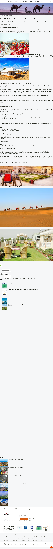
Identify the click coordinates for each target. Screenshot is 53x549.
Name (1, 269)
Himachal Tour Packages (35, 536)
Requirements (2, 277)
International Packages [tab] (12, 534)
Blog (29, 521)
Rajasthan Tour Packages (7, 536)
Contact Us (37, 514)
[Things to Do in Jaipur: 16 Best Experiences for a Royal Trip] (26, 185)
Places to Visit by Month (38, 517)
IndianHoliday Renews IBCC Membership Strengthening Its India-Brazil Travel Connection (21, 282)
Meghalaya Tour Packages (35, 540)
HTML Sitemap (45, 515)
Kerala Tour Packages (15, 536)
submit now (1, 279)
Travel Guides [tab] (20, 534)
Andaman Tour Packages (25, 540)
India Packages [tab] (6, 534)
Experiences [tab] (25, 534)
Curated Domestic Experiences (29, 1)
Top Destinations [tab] (30, 534)
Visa (36, 515)
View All (42, 540)
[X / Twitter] (11, 520)
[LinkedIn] (12, 520)
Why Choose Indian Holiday (31, 518)
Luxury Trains (22, 1)
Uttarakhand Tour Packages (44, 536)
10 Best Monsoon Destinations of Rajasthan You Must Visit (16, 459)
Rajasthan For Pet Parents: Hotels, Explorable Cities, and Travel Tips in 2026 (13, 261)
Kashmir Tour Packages (25, 536)
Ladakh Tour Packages (6, 540)
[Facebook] (9, 520)
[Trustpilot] (4, 520)
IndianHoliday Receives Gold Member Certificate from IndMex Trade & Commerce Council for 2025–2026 (24, 289)
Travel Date (2, 272)
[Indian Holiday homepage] (7, 513)
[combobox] (43, 1)
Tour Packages (37, 1)
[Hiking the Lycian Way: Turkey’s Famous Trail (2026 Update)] (4, 309)
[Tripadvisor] (6, 520)
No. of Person (2, 274)
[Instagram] (7, 520)
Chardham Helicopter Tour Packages (35, 538)
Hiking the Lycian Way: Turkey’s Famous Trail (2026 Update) (17, 304)
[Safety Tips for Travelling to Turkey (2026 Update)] (4, 303)
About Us (30, 514)
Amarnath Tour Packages (16, 538)
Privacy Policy (7, 278)
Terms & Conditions (45, 514)
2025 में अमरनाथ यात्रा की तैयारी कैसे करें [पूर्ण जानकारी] (14, 475)
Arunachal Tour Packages (7, 538)
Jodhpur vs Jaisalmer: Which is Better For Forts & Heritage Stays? (11, 227)
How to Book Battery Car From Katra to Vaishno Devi (15, 467)
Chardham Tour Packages (25, 538)
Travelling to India (10, 1)
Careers (30, 520)
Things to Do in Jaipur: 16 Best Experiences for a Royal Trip (10, 186)
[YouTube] (14, 520)
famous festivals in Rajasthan (11, 148)
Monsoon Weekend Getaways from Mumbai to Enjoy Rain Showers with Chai (19, 491)
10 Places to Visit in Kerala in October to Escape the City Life (17, 483)
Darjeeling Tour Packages (16, 540)
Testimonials (30, 515)
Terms (26, 520)
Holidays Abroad (16, 1)
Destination (2, 271)
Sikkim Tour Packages (44, 538)
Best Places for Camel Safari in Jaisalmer (8, 160)
